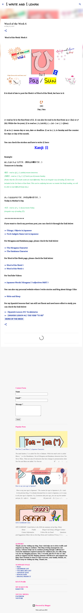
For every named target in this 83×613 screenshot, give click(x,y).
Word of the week (14, 319)
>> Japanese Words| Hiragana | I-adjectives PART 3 (26, 282)
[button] (5, 30)
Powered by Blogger (42, 605)
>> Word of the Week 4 (14, 269)
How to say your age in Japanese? (26, 486)
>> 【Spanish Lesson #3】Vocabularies (21, 312)
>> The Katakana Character (16, 251)
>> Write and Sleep (12, 296)
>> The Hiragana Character (16, 248)
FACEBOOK (20, 596)
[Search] (41, 4)
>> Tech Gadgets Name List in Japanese (21, 234)
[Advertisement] (41, 365)
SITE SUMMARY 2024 (23, 523)
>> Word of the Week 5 (13, 265)
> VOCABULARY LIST (23, 570)
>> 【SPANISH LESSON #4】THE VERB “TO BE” (24, 315)
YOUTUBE (19, 598)
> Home (18, 567)
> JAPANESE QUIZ (22, 572)
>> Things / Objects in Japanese (18, 230)
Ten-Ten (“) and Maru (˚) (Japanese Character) (30, 449)
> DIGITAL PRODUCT (23, 576)
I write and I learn (22, 4)
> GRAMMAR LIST (22, 569)
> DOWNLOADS (21, 574)
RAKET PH (19, 589)
